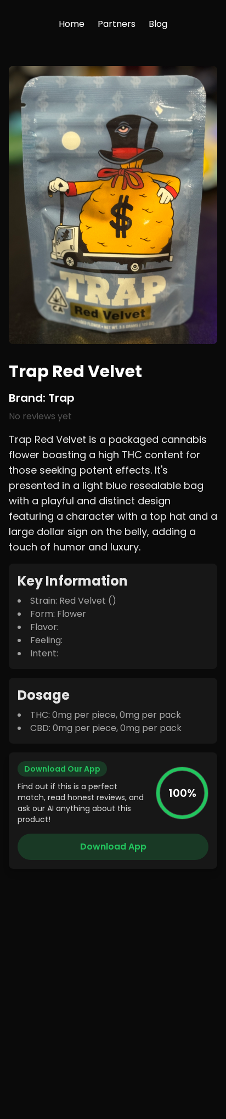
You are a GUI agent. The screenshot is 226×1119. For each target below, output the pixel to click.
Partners (116, 24)
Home (71, 24)
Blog (158, 24)
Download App (113, 846)
